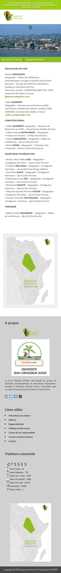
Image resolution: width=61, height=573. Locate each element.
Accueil (18, 59)
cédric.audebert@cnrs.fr (18, 114)
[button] (30, 27)
